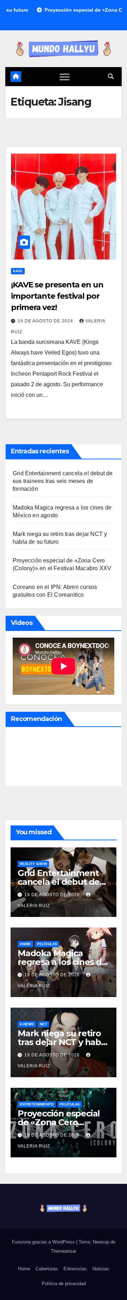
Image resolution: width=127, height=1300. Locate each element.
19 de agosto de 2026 (52, 894)
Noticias (100, 1268)
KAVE (18, 271)
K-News (27, 1024)
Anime (25, 944)
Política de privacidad (64, 1283)
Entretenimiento (37, 1104)
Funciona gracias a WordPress (44, 1242)
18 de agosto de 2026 (52, 1135)
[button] (111, 76)
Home (24, 1268)
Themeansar (63, 1251)
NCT (43, 1024)
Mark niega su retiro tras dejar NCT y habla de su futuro (63, 1042)
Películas (47, 944)
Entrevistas (75, 1268)
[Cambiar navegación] (64, 77)
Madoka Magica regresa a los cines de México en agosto (62, 962)
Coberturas (47, 1268)
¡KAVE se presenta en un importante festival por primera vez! (57, 296)
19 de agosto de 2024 (46, 320)
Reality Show (33, 864)
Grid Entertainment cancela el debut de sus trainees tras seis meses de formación (63, 481)
